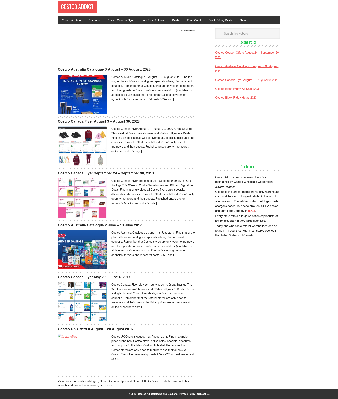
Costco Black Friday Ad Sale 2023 (237, 88)
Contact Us (203, 393)
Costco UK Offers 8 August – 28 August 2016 (95, 328)
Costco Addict (77, 7)
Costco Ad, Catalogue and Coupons (158, 393)
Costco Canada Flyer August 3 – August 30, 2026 (99, 121)
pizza (251, 210)
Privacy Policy (187, 393)
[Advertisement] (89, 51)
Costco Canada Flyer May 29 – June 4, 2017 (94, 276)
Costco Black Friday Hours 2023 (236, 97)
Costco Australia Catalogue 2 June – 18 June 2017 (100, 225)
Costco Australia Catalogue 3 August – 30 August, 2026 (104, 69)
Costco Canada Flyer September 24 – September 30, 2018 (106, 173)
